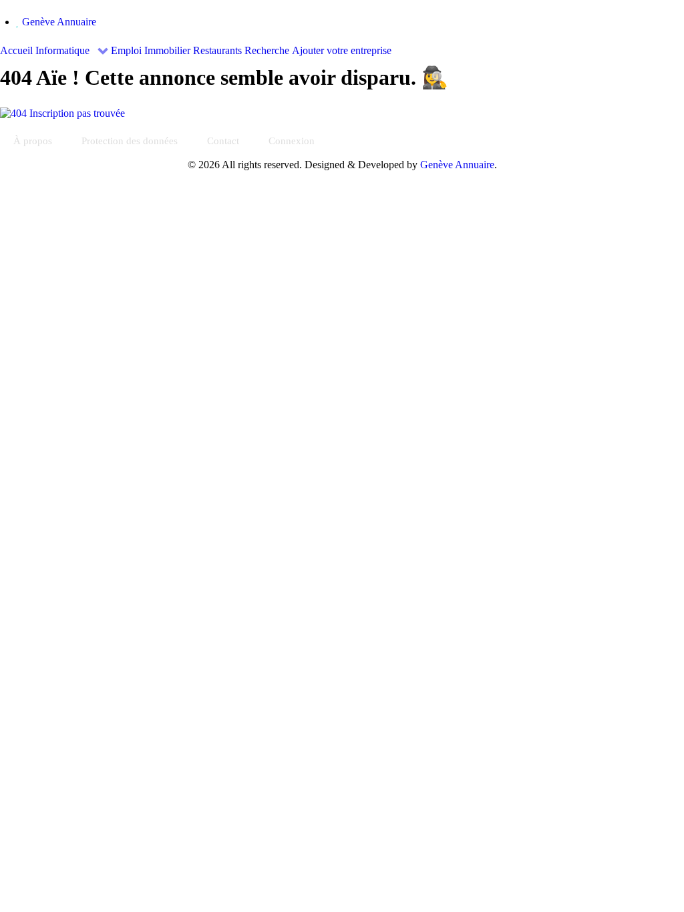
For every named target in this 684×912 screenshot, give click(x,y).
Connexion (292, 141)
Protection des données (129, 141)
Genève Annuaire (59, 21)
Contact (223, 141)
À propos (32, 141)
